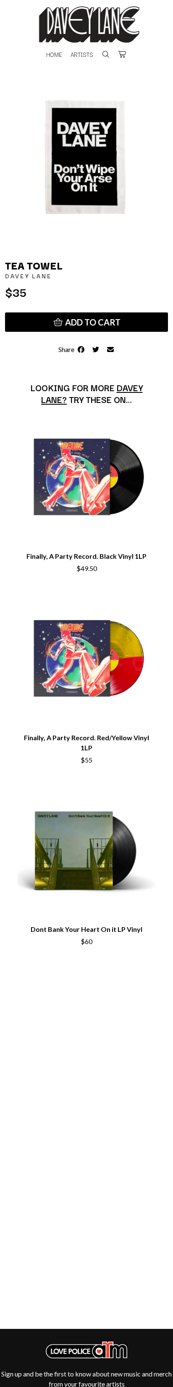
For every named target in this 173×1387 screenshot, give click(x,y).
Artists (82, 54)
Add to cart (92, 322)
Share (67, 349)
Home (54, 54)
